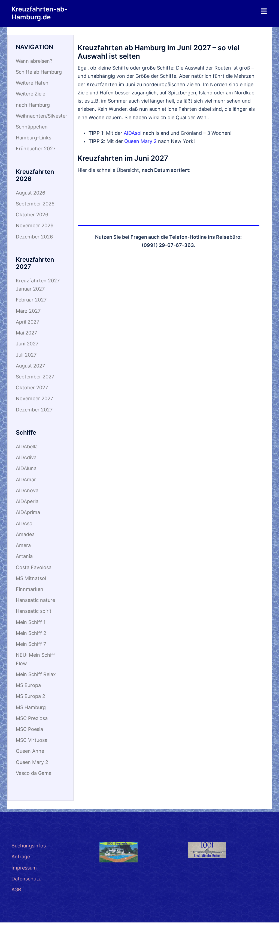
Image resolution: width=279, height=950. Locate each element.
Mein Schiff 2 (31, 633)
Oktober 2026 (32, 214)
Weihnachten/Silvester (41, 116)
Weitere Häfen (32, 83)
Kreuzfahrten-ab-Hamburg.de (39, 13)
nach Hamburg (33, 105)
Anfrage (20, 856)
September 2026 (35, 204)
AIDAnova (27, 490)
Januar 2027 (30, 289)
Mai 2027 (26, 333)
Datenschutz (26, 879)
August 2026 (30, 193)
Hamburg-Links (33, 138)
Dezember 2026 (34, 237)
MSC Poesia (29, 729)
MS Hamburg (31, 707)
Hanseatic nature (35, 600)
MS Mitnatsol (31, 578)
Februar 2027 (31, 300)
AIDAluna (26, 468)
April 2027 (27, 322)
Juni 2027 (27, 343)
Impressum (24, 868)
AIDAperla (27, 501)
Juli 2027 (26, 355)
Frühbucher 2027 (36, 148)
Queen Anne (30, 751)
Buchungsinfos (28, 846)
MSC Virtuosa (31, 740)
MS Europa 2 (30, 696)
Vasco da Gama (33, 773)
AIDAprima (28, 512)
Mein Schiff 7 (31, 644)
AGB (16, 889)
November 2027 (34, 398)
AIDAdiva (26, 457)
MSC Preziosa (32, 718)
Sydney (48, 940)
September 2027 (35, 377)
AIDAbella (27, 446)
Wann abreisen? (34, 61)
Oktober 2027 (32, 387)
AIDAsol (132, 133)
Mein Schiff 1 (31, 622)
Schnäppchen (32, 127)
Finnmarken (29, 589)
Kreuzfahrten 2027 (38, 280)
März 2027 (28, 311)
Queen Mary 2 (140, 141)
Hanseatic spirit (33, 611)
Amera (23, 545)
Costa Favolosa (33, 567)
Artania (24, 556)
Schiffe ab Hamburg (39, 72)
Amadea (25, 534)
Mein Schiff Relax (36, 674)
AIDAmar (26, 479)
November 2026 (34, 225)
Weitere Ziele (30, 94)
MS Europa (28, 685)
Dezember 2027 (34, 410)
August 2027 (30, 366)
